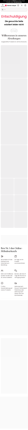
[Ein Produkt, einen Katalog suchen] (2, 9)
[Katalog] (3, 5)
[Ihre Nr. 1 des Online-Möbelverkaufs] (10, 5)
